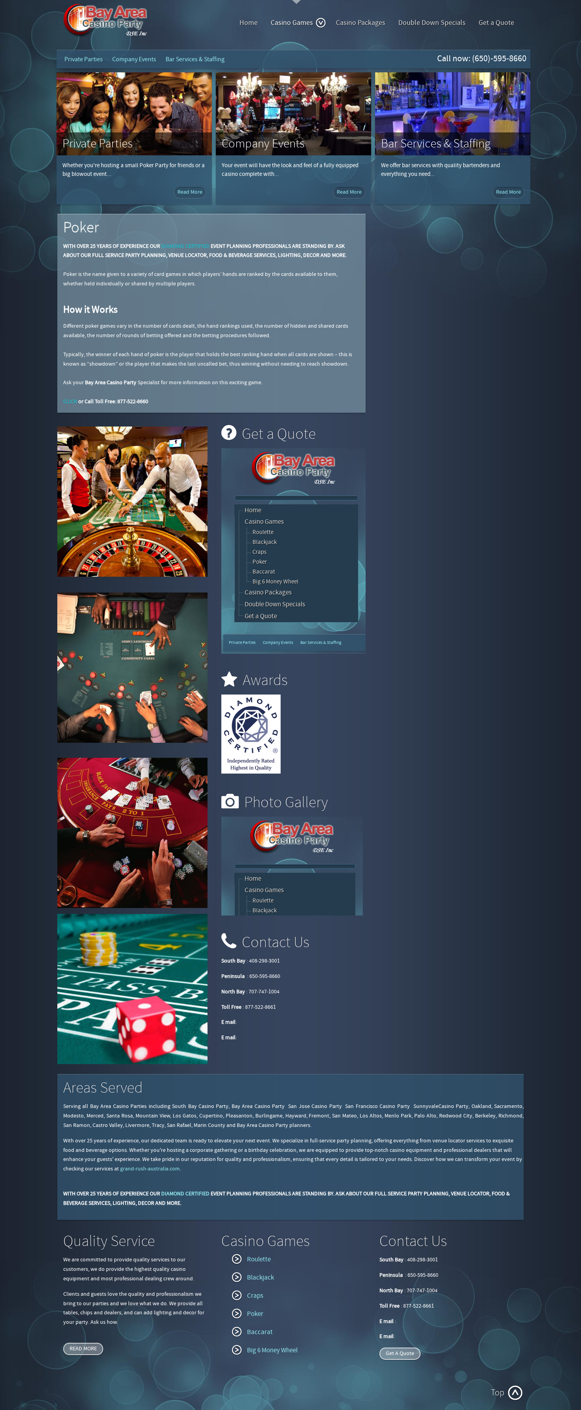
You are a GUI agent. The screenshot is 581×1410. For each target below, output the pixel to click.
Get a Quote (496, 23)
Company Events (134, 59)
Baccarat (260, 1332)
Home (249, 23)
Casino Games (292, 23)
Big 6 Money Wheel (272, 1350)
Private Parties (83, 59)
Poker (255, 1314)
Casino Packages (360, 23)
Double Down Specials (432, 23)
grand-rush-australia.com (150, 1169)
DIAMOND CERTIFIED (185, 246)
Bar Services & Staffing (195, 59)
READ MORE (83, 1349)
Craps (255, 1296)
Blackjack (260, 1278)
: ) (55, 1405)
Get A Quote (400, 1353)
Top (497, 1393)
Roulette (259, 1259)
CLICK (70, 401)
